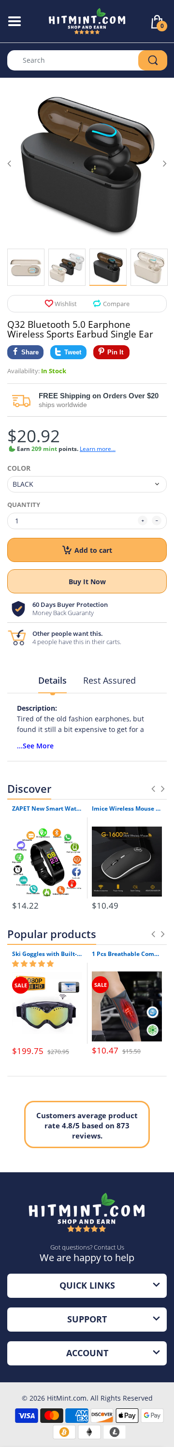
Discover (29, 788)
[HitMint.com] (87, 20)
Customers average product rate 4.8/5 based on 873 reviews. (87, 1125)
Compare (116, 303)
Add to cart (93, 550)
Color (18, 468)
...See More (35, 745)
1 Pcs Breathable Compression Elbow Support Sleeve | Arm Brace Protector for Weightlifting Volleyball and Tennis (127, 954)
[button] (33, 964)
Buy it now (87, 581)
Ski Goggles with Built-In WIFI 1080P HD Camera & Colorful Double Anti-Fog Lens (47, 954)
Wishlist (66, 303)
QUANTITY (23, 504)
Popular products (51, 934)
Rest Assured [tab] (109, 680)
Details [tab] (52, 680)
